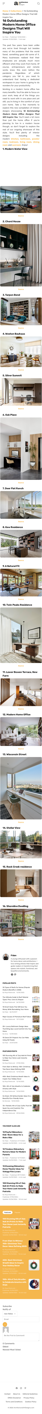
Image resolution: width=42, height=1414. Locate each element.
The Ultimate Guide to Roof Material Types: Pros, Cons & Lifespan (15, 998)
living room (25, 142)
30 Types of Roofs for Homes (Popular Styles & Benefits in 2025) (16, 989)
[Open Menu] (4, 3)
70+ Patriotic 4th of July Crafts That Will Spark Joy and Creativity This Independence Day (17, 1108)
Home (5, 11)
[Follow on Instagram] (21, 1388)
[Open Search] (38, 3)
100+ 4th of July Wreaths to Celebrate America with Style (16, 1087)
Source (21, 216)
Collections (16, 11)
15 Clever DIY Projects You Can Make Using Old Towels (16, 1039)
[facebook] (12, 975)
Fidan (6, 37)
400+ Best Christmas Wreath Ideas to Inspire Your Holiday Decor (16, 1078)
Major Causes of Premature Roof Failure (17, 1017)
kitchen (15, 139)
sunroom (16, 145)
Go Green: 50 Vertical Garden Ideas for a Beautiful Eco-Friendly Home (17, 1097)
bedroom (13, 142)
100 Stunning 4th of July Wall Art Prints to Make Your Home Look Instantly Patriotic (17, 1058)
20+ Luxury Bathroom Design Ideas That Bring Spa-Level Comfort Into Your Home (17, 1029)
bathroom (25, 139)
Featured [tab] (7, 1212)
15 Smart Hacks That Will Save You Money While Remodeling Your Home (16, 1008)
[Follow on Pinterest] (15, 975)
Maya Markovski (10, 1195)
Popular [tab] (17, 1212)
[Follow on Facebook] (17, 1388)
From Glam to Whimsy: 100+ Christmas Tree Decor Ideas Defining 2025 (16, 1068)
